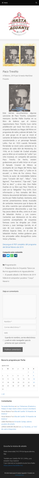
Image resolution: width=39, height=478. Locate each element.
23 (34, 382)
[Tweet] (8, 255)
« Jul (3, 394)
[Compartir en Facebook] (4, 255)
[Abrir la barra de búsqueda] (36, 2)
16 (34, 379)
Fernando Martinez (7, 406)
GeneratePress (19, 475)
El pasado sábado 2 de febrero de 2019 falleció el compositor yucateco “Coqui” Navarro (19, 278)
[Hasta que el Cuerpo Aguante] (19, 24)
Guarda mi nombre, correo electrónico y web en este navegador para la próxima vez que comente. (20, 340)
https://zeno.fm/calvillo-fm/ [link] (13, 465)
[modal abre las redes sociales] (15, 255)
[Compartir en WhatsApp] (11, 255)
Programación (10, 265)
